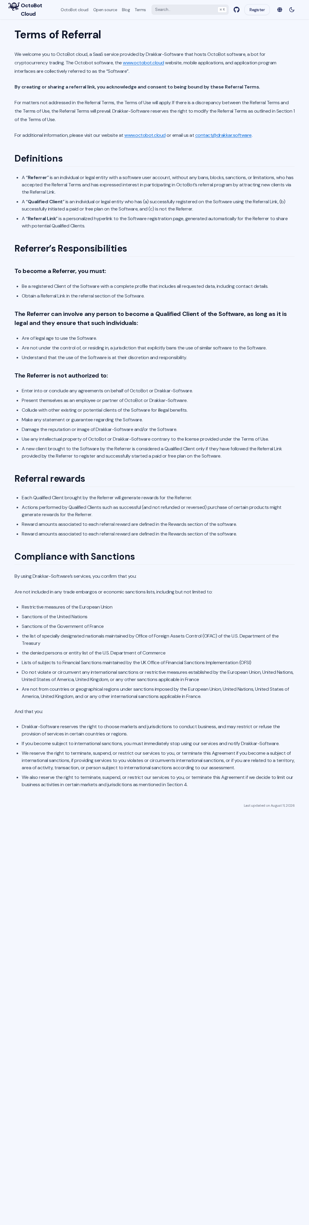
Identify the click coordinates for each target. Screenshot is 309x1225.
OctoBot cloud (74, 9)
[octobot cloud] (14, 6)
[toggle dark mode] (292, 9)
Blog (126, 9)
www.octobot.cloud (143, 62)
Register (257, 9)
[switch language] (280, 9)
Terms (140, 9)
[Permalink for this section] (69, 158)
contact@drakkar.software (223, 135)
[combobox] (190, 10)
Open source (105, 9)
